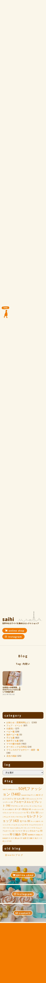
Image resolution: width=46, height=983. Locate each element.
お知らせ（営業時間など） (18, 722)
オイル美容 (9, 809)
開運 (32, 838)
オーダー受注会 (23, 809)
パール (14, 825)
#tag (8, 781)
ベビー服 (10, 731)
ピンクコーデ (23, 825)
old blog (12, 848)
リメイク (20, 831)
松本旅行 (6, 838)
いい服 (37, 795)
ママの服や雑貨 (13, 743)
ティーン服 (35, 821)
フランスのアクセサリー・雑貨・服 (22, 750)
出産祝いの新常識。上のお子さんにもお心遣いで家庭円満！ (11, 689)
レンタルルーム (34, 831)
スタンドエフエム (18, 817)
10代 (5, 789)
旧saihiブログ (14, 855)
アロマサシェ (17, 806)
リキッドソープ (29, 828)
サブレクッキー (8, 813)
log (7, 764)
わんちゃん (33, 799)
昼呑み (39, 835)
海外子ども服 (12, 740)
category (13, 715)
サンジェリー (20, 813)
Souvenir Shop (27, 795)
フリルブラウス (35, 825)
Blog (23, 656)
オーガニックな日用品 (16, 746)
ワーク (6, 835)
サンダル (32, 812)
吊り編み (18, 834)
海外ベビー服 (12, 734)
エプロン (27, 806)
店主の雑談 (11, 756)
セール (25, 821)
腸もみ (18, 838)
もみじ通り (23, 799)
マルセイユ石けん (16, 828)
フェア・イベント (14, 725)
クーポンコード (37, 809)
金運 (26, 838)
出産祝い (10, 728)
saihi (8, 619)
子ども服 (10, 737)
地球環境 (32, 835)
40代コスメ (13, 789)
